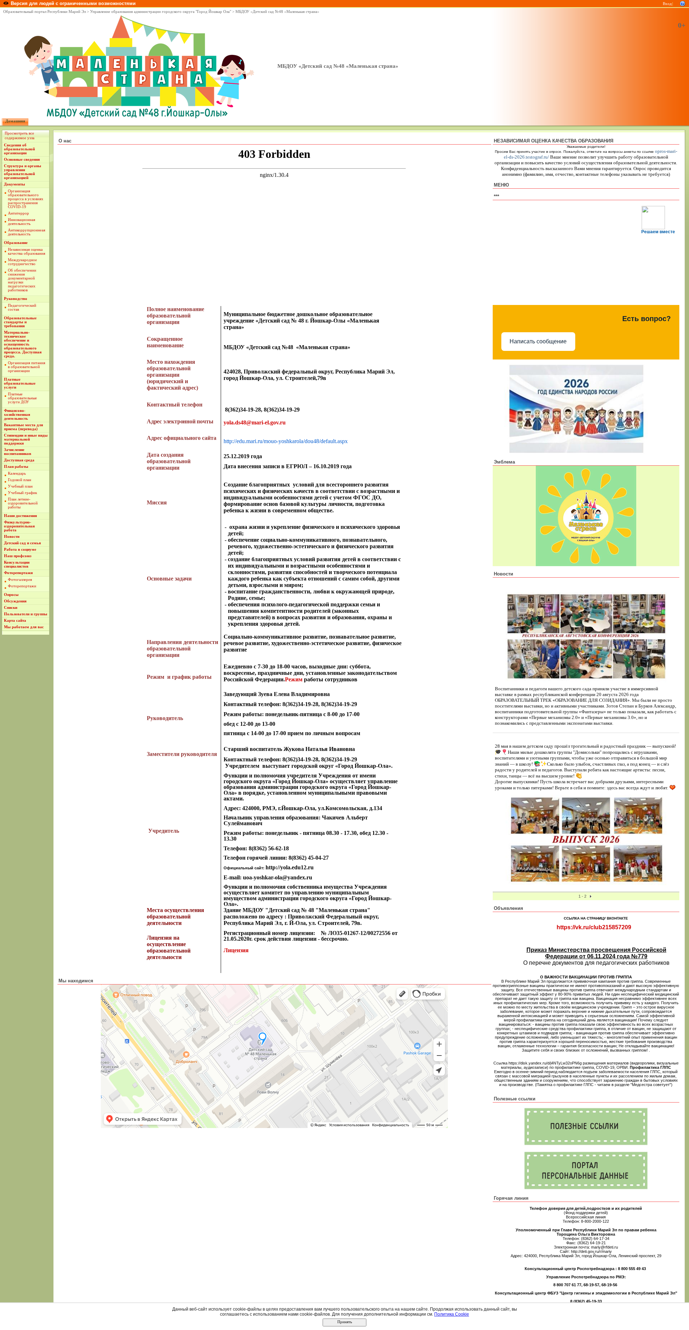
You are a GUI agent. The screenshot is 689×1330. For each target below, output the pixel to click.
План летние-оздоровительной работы (23, 503)
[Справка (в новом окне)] (682, 3)
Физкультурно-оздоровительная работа (19, 526)
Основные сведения (22, 159)
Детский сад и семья (22, 543)
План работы (16, 467)
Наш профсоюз (17, 556)
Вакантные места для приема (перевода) (23, 427)
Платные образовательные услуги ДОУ (22, 398)
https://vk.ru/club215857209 (594, 927)
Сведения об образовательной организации (19, 149)
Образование (16, 243)
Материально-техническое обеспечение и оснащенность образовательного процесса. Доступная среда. (23, 344)
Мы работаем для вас (24, 627)
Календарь (17, 473)
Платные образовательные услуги (20, 383)
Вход (667, 4)
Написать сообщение (538, 341)
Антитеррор (18, 213)
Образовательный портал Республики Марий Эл (44, 12)
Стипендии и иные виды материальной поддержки (26, 439)
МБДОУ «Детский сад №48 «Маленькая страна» (277, 12)
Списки (10, 608)
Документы (14, 184)
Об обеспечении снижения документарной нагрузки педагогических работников (22, 280)
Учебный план (20, 486)
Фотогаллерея (20, 580)
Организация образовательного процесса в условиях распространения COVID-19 (25, 199)
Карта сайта (15, 620)
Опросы (11, 595)
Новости (11, 537)
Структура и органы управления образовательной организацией (22, 172)
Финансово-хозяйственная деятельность (17, 414)
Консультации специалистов (16, 564)
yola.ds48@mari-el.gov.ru (255, 422)
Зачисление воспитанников (17, 452)
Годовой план (19, 480)
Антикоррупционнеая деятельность (26, 232)
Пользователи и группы (25, 614)
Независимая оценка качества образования (26, 251)
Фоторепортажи (18, 573)
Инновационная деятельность (21, 222)
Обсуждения (15, 601)
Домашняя (15, 121)
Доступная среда (19, 460)
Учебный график (22, 493)
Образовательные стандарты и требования (20, 322)
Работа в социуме (20, 549)
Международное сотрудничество (22, 262)
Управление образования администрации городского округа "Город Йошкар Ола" (160, 12)
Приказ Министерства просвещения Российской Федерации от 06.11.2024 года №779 (596, 953)
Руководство (15, 299)
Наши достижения (20, 516)
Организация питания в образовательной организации (26, 367)
